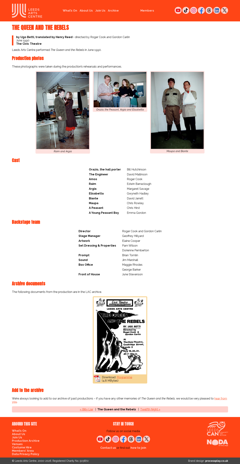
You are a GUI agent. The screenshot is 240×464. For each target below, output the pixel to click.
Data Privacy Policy (25, 454)
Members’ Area (23, 450)
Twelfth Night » (150, 409)
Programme (124, 377)
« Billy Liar (86, 409)
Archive (113, 10)
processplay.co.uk (216, 460)
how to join (138, 447)
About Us (86, 10)
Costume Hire (22, 447)
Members (147, 10)
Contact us (108, 447)
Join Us (100, 10)
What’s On (70, 10)
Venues (17, 444)
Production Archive (26, 440)
